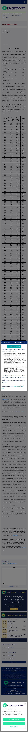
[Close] (25, 703)
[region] (14, 716)
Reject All (14, 723)
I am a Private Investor (14, 346)
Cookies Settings (14, 726)
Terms (3, 388)
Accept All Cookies (14, 719)
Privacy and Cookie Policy (18, 386)
